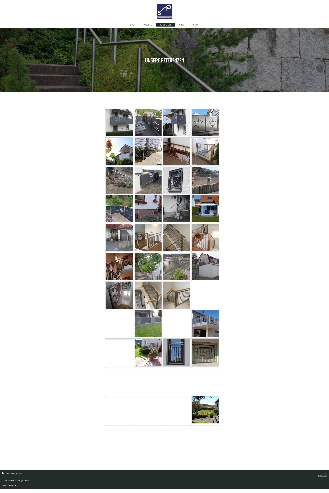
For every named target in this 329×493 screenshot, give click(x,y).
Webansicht (322, 476)
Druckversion (9, 473)
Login (325, 473)
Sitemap (19, 473)
